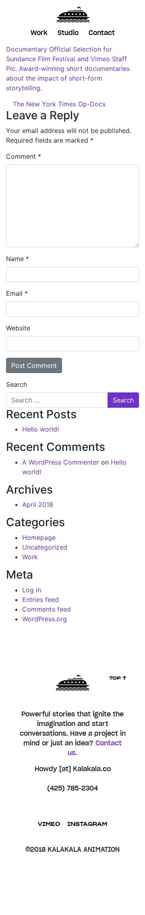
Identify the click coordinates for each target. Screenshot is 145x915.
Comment (23, 156)
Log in (31, 590)
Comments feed (46, 609)
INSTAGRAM (87, 824)
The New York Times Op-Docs (58, 104)
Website (18, 328)
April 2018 (37, 504)
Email (17, 293)
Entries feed (40, 599)
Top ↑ (118, 678)
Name (17, 259)
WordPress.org (44, 619)
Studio (68, 33)
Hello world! (40, 429)
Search (16, 384)
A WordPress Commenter (60, 462)
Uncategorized (44, 547)
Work (39, 33)
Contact (102, 33)
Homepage (39, 537)
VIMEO (49, 824)
